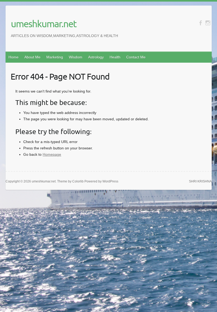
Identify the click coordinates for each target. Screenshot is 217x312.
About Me (32, 57)
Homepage (52, 154)
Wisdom (75, 57)
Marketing (54, 57)
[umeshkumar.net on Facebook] (200, 23)
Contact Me (136, 57)
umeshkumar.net (43, 23)
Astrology (96, 57)
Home (13, 57)
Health (115, 57)
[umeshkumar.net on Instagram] (207, 23)
